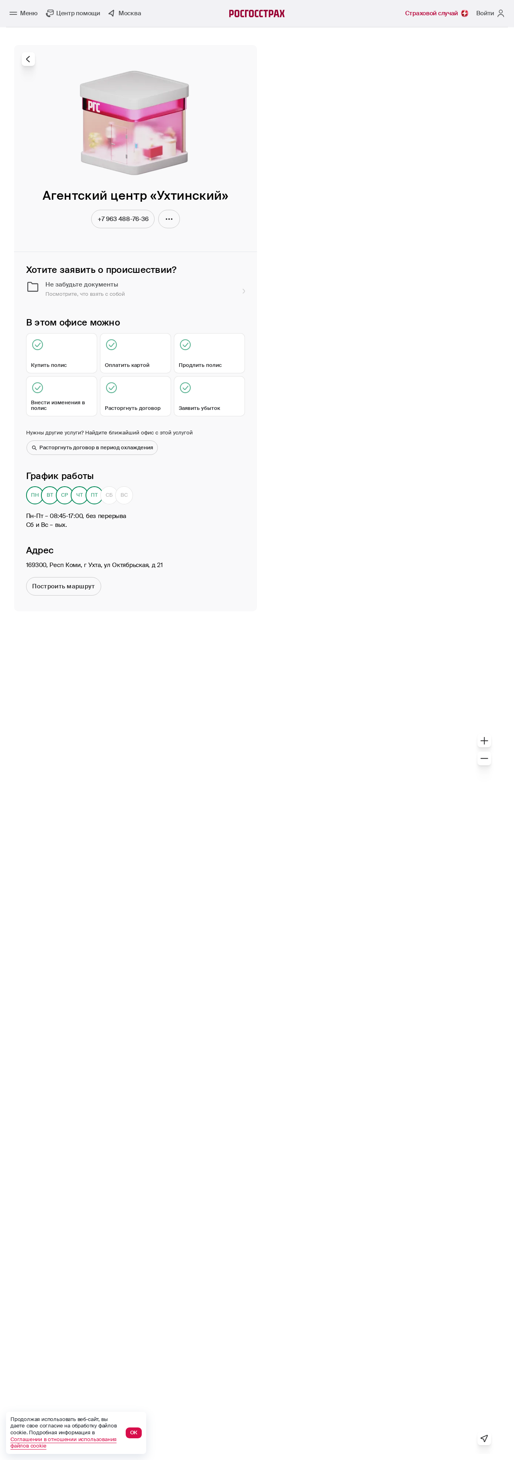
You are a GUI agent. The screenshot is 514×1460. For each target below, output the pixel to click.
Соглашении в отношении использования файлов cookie (63, 1443)
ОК (134, 1432)
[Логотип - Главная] (257, 13)
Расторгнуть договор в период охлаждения (96, 447)
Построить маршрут (63, 586)
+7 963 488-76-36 (123, 219)
